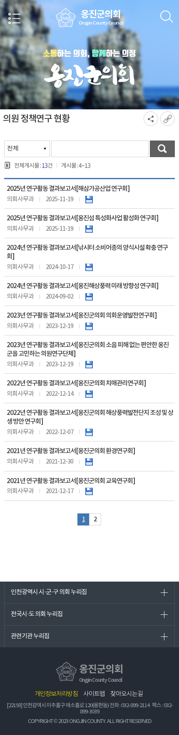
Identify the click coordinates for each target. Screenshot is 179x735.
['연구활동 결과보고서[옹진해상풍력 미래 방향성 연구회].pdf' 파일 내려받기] (89, 296)
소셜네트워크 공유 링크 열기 (151, 118)
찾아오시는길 (126, 694)
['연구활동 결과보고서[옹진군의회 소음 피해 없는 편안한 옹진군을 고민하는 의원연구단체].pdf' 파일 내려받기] (89, 364)
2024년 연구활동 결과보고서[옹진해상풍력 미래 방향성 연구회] (82, 286)
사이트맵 (94, 694)
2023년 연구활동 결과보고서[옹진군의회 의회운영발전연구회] (82, 315)
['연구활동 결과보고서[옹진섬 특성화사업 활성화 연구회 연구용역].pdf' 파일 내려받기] (89, 228)
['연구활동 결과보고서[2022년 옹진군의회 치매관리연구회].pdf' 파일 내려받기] (89, 393)
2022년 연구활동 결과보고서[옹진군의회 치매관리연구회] (76, 383)
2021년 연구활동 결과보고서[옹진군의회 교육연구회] (71, 481)
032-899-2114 (135, 706)
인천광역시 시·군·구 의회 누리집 (49, 592)
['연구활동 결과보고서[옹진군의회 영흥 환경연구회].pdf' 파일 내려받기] (89, 461)
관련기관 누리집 (30, 636)
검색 (162, 149)
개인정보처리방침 (56, 694)
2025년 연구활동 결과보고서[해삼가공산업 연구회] (68, 188)
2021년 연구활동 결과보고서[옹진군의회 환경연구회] (71, 451)
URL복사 (167, 118)
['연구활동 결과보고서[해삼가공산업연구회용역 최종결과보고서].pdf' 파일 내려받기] (89, 199)
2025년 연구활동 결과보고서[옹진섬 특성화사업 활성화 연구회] (82, 218)
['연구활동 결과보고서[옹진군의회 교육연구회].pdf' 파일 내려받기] (89, 491)
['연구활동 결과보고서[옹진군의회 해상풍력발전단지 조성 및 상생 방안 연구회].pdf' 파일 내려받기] (89, 432)
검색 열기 (166, 16)
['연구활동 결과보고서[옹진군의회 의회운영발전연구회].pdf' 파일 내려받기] (89, 326)
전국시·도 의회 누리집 (37, 614)
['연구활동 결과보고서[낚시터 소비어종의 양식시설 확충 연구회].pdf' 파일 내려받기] (89, 267)
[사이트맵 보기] (14, 20)
